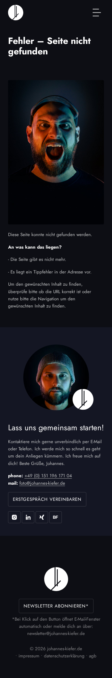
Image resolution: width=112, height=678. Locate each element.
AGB (92, 656)
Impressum (29, 656)
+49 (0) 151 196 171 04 (48, 475)
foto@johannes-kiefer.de (42, 483)
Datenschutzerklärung (64, 656)
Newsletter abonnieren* (56, 606)
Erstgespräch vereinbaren (47, 499)
